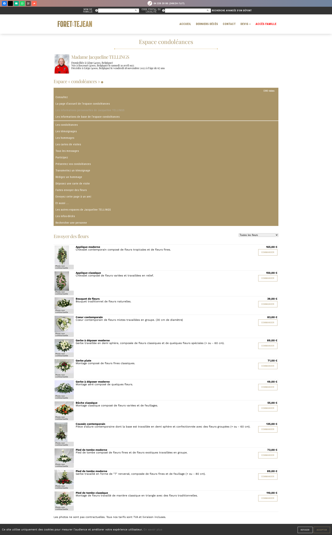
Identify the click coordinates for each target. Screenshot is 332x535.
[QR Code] (28, 3)
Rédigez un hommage (69, 177)
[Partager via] (34, 3)
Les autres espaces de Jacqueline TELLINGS (83, 209)
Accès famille (266, 24)
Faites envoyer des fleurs (71, 190)
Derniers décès (207, 24)
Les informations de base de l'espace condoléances (88, 116)
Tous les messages (67, 150)
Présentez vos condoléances (73, 163)
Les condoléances (67, 124)
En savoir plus (153, 529)
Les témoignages (66, 131)
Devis (244, 24)
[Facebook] (4, 3)
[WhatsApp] (22, 3)
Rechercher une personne (71, 222)
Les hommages (65, 137)
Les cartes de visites (68, 144)
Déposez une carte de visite (73, 183)
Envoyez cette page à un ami (73, 196)
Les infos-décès (65, 216)
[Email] (16, 3)
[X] (10, 3)
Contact (229, 24)
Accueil (185, 24)
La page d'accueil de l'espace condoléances (83, 103)
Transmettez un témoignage (73, 170)
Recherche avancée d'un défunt (232, 10)
